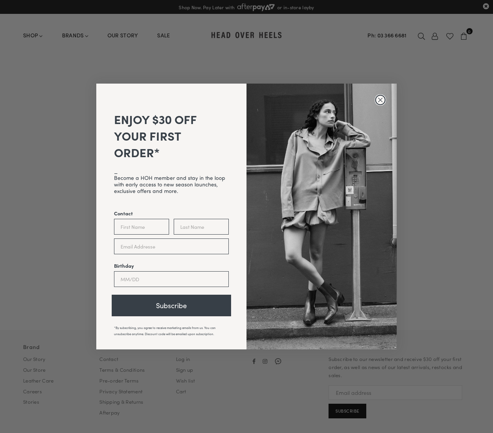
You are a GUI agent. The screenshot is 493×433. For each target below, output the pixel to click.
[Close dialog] (380, 100)
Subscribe (171, 305)
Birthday (124, 265)
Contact (123, 213)
